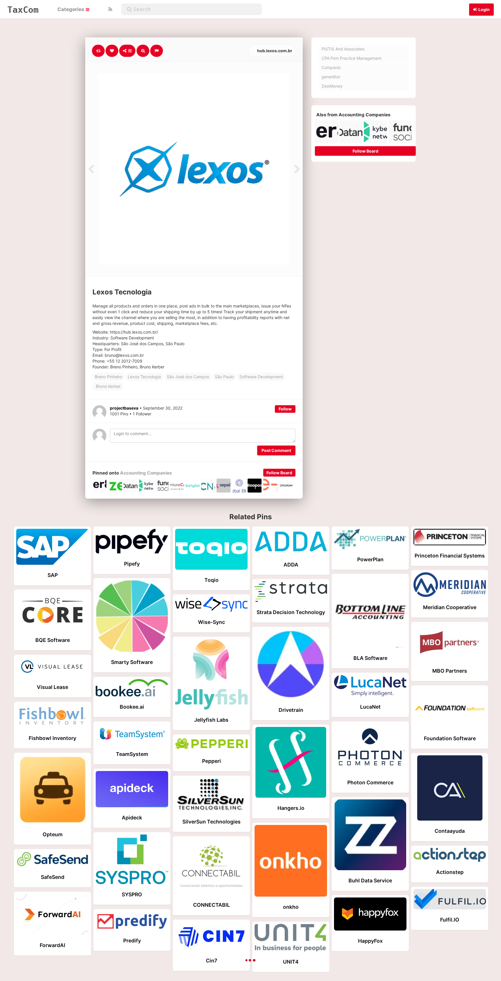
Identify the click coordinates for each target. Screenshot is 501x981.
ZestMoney (332, 86)
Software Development (261, 376)
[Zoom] (143, 51)
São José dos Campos (188, 376)
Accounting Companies (146, 473)
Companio (331, 67)
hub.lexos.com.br (274, 50)
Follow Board (279, 472)
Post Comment (276, 450)
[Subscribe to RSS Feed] (109, 9)
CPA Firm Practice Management (352, 58)
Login (484, 9)
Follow (285, 408)
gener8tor (331, 76)
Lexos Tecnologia (144, 376)
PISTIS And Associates (343, 48)
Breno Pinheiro (108, 376)
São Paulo (224, 376)
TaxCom (23, 10)
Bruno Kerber (108, 386)
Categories (71, 9)
